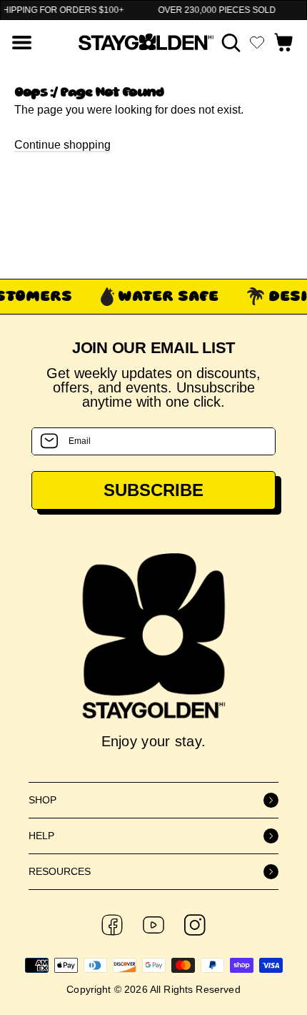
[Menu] (21, 42)
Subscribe (153, 490)
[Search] (230, 42)
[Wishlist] (257, 42)
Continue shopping (62, 145)
